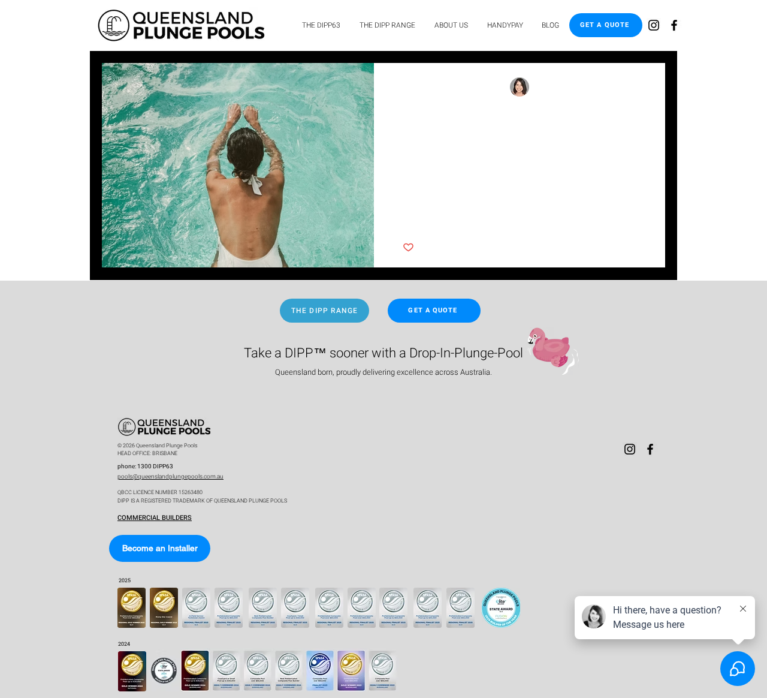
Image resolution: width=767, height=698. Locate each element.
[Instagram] (654, 25)
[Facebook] (674, 25)
